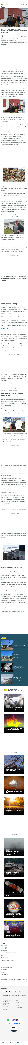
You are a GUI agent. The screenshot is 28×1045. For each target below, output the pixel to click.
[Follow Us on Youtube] (9, 991)
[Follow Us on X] (19, 991)
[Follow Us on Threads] (16, 991)
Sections (23, 7)
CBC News (20, 611)
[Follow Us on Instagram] (6, 991)
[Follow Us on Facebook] (3, 991)
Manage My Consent (6, 954)
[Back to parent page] (3, 6)
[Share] (2, 36)
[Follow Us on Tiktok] (12, 991)
